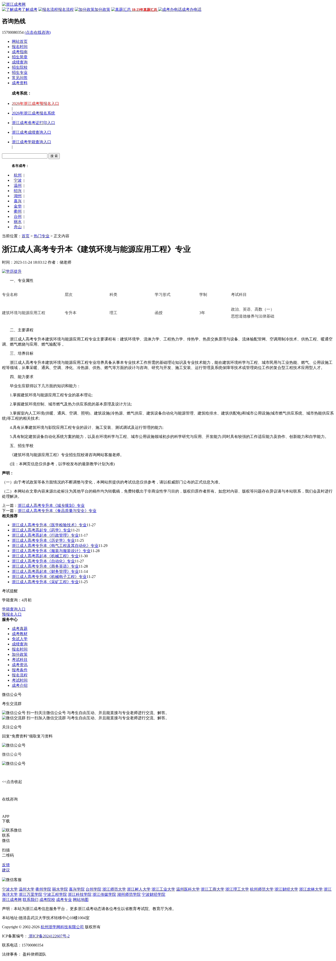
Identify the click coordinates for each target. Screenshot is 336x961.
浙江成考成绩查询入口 (31, 132)
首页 (26, 236)
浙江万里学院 (30, 894)
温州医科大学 (188, 889)
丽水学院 (60, 889)
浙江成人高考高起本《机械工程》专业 (45, 556)
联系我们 (30, 899)
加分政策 (20, 654)
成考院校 (47, 899)
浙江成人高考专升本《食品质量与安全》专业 (57, 511)
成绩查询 (20, 62)
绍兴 (18, 191)
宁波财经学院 (153, 894)
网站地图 (81, 899)
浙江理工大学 (237, 889)
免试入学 (20, 639)
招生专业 (20, 72)
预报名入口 (12, 614)
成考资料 (20, 83)
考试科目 (20, 659)
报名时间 (20, 47)
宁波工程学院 (55, 894)
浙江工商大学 (212, 889)
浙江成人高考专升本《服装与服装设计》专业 (51, 551)
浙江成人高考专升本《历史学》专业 (43, 540)
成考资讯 (20, 665)
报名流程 (20, 675)
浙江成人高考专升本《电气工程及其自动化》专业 (55, 546)
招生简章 (20, 57)
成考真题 (20, 628)
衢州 (18, 211)
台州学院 (93, 889)
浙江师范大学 (114, 889)
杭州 (18, 175)
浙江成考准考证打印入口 (33, 123)
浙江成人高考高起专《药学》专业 (41, 530)
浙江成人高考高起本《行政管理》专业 (45, 535)
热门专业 (41, 236)
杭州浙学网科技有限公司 (62, 927)
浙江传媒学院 (104, 894)
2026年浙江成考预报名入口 (35, 103)
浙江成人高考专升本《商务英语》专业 (45, 566)
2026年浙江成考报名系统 (33, 113)
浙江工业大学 (163, 889)
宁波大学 (10, 889)
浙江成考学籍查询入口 (31, 142)
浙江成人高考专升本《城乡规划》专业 (51, 505)
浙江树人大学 (139, 889)
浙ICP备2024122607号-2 (49, 936)
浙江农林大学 (311, 889)
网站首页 (20, 41)
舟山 (18, 227)
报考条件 (20, 670)
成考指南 (20, 52)
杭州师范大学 (262, 889)
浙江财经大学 (286, 889)
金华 (18, 206)
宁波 (18, 180)
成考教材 (20, 634)
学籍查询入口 (14, 609)
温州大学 (26, 889)
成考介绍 (20, 685)
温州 (18, 185)
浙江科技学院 (80, 894)
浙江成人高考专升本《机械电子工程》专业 (49, 577)
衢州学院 (43, 889)
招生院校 (20, 67)
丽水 (18, 222)
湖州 (18, 196)
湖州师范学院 (129, 894)
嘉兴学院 (77, 889)
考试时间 (20, 680)
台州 (18, 216)
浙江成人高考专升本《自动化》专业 (43, 561)
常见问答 (20, 78)
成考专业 (64, 899)
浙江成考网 (12, 899)
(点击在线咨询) (38, 32)
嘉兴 (18, 201)
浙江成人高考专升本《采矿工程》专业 (45, 582)
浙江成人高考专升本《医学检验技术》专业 (49, 525)
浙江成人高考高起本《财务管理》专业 (45, 571)
